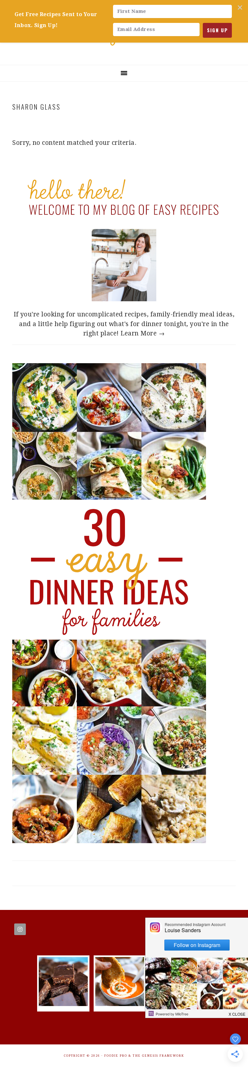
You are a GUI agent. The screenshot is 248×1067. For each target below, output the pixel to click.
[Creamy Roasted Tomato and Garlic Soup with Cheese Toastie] (119, 1004)
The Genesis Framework (158, 1055)
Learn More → (142, 333)
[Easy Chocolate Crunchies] (63, 1004)
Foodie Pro (115, 1055)
